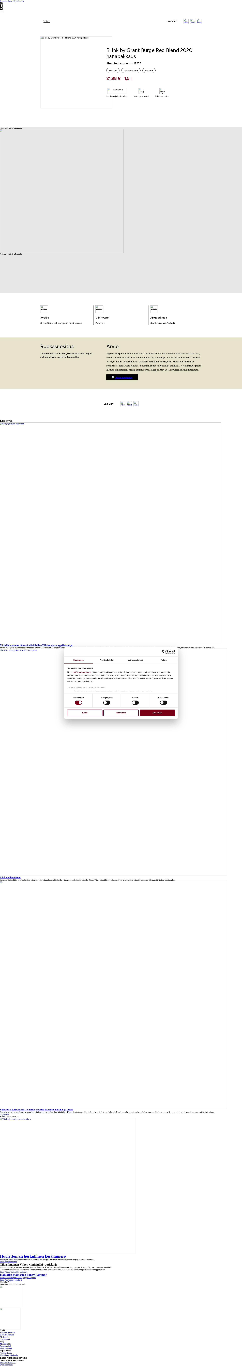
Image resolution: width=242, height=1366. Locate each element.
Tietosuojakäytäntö (8, 1362)
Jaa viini (172, 21)
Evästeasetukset (6, 1365)
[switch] (106, 703)
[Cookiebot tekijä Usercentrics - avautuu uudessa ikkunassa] (164, 652)
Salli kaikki (157, 713)
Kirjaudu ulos (18, 1)
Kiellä (84, 713)
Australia (171, 323)
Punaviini (100, 323)
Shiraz (43, 323)
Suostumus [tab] (78, 660)
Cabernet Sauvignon (58, 323)
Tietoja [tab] (164, 660)
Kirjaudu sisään (6, 1)
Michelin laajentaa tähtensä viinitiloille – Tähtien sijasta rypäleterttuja (36, 645)
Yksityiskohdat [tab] (106, 660)
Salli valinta (121, 713)
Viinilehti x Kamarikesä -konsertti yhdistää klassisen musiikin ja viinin (36, 1109)
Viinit (46, 21)
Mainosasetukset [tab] (135, 660)
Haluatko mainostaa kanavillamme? (23, 1274)
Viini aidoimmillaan (10, 877)
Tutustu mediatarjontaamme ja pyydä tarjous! (18, 1278)
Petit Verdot (75, 323)
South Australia (158, 323)
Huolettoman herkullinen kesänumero (33, 1256)
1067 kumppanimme (82, 672)
